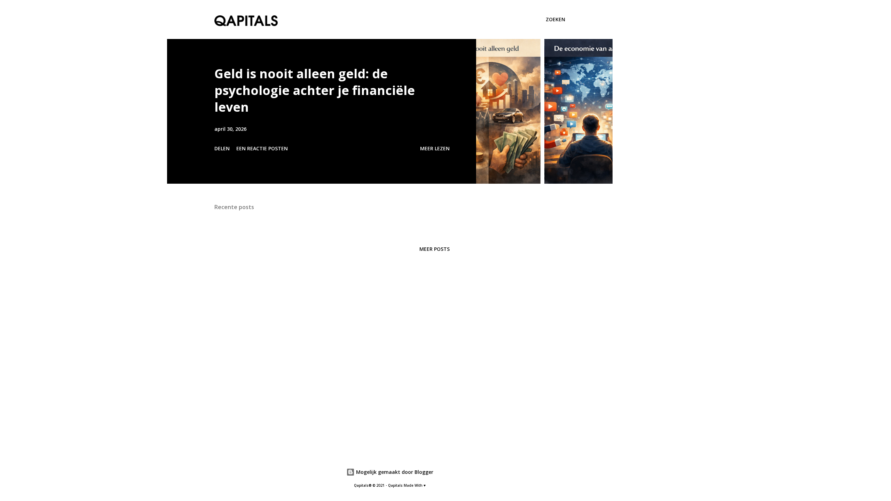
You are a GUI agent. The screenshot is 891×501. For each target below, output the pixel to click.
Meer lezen (435, 148)
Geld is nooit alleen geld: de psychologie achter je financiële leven (314, 90)
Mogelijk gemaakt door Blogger (394, 472)
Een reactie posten (262, 148)
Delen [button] (222, 148)
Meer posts (434, 249)
